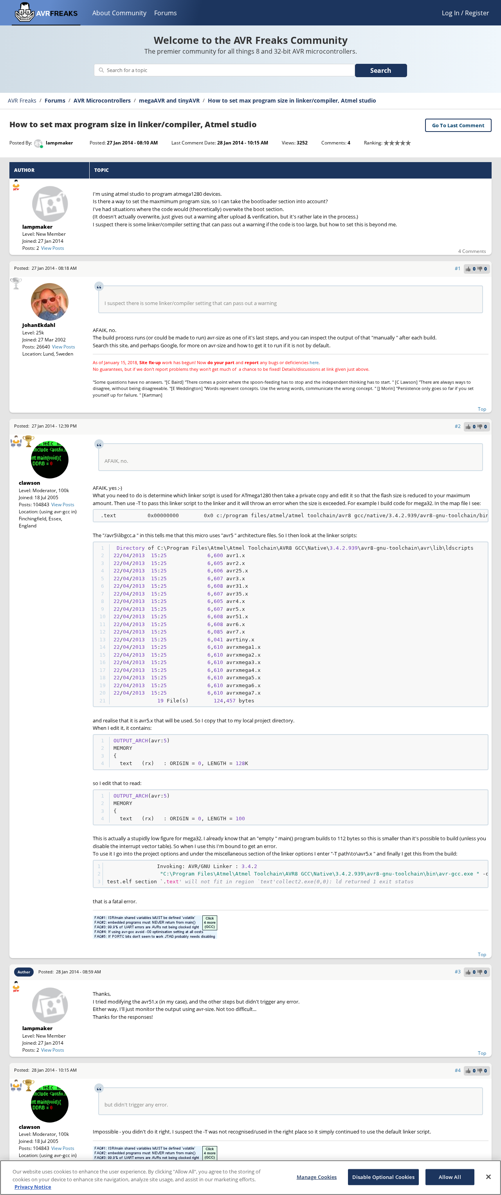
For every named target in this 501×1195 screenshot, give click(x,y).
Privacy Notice (32, 1186)
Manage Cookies (317, 1176)
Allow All (450, 1176)
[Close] (488, 1176)
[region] (250, 1177)
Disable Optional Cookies (383, 1176)
